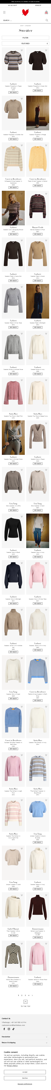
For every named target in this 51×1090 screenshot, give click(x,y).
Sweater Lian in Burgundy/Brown (13, 229)
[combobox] (25, 20)
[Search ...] (47, 20)
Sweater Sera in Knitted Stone (13, 459)
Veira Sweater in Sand (37, 505)
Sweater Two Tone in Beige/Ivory (38, 416)
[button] (1, 8)
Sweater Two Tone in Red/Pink (13, 416)
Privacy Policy (12, 1066)
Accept (25, 1072)
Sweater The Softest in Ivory (37, 742)
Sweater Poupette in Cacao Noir (37, 86)
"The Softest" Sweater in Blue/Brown (37, 792)
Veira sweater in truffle (13, 505)
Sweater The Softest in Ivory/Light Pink (13, 836)
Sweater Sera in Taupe (38, 459)
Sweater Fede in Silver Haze (13, 323)
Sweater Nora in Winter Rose (37, 599)
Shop (22, 25)
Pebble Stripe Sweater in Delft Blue (37, 695)
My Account (12, 5)
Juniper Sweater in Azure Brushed (37, 836)
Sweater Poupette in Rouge (37, 134)
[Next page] (32, 995)
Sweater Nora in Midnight (13, 599)
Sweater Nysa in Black (13, 552)
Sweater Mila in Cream (13, 694)
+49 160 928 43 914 (18, 1022)
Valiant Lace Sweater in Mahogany (38, 932)
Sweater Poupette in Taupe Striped (13, 87)
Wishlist (38, 5)
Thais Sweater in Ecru (13, 931)
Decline (25, 1078)
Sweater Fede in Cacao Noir (13, 276)
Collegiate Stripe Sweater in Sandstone (13, 182)
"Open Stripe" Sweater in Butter (38, 181)
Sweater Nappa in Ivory (38, 884)
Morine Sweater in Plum (37, 229)
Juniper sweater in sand (13, 884)
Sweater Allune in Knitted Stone (13, 369)
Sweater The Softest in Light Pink (13, 792)
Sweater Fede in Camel (38, 276)
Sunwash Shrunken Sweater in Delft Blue (13, 743)
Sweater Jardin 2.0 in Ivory (37, 645)
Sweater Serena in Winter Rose (37, 979)
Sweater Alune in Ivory (37, 369)
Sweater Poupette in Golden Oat (13, 134)
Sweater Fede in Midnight (37, 323)
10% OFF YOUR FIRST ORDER (25, 1)
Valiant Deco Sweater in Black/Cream (13, 980)
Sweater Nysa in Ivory (37, 552)
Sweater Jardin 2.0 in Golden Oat (13, 646)
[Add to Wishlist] (22, 50)
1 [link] (18, 995)
